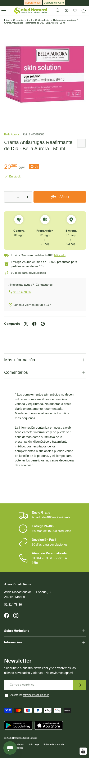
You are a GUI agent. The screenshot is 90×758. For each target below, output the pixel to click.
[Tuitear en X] (26, 324)
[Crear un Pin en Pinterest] (43, 324)
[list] (45, 74)
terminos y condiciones (36, 698)
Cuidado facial (42, 20)
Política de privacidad (54, 747)
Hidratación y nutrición (64, 20)
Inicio (6, 20)
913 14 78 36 (22, 292)
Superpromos (33, 2)
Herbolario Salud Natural (24, 741)
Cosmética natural (22, 20)
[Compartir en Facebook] (34, 324)
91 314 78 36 (13, 608)
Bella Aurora (12, 134)
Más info (60, 255)
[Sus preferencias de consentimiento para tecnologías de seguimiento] (80, 751)
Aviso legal (33, 747)
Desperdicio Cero (54, 2)
